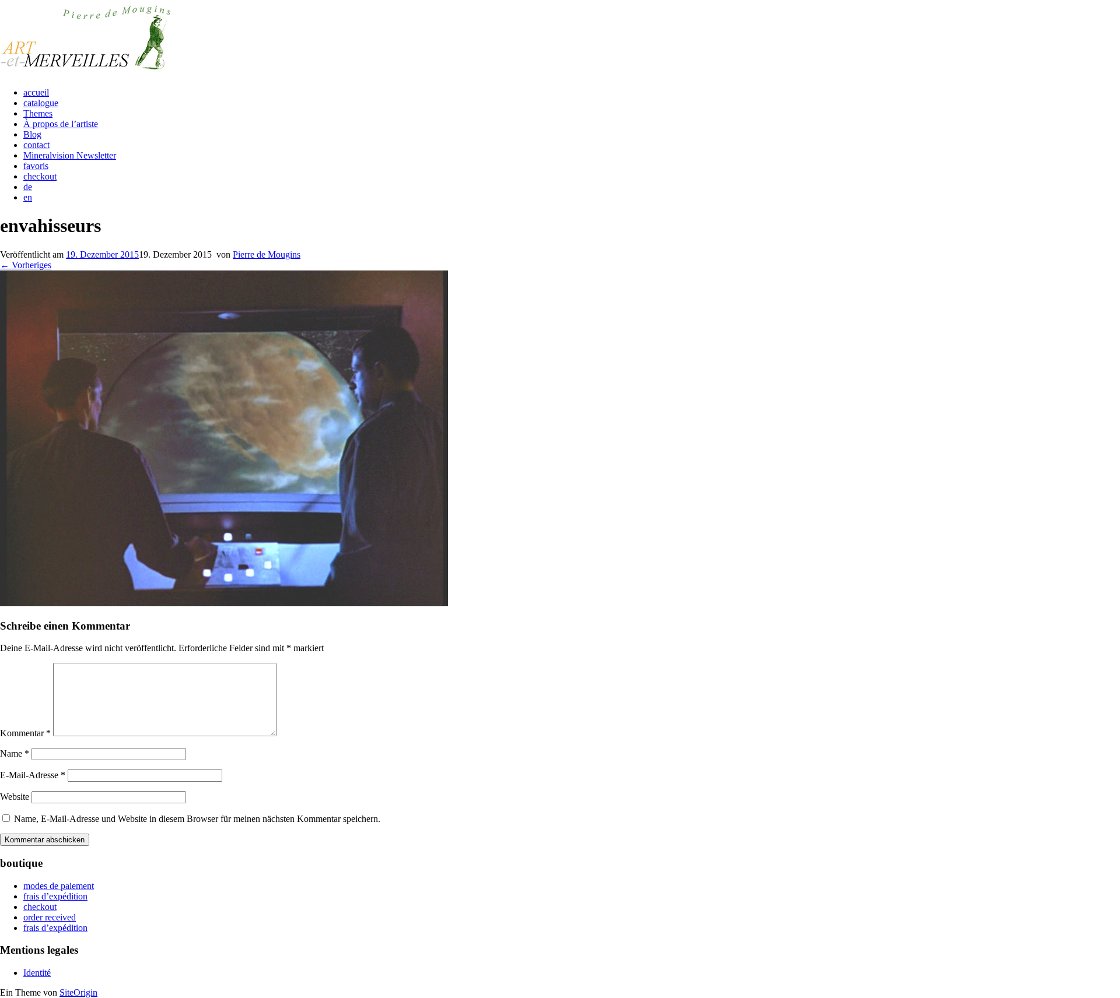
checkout (40, 176)
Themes (37, 113)
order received (49, 917)
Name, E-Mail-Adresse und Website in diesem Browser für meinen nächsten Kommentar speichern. (197, 819)
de (27, 187)
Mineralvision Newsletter (69, 155)
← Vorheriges (25, 265)
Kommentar (25, 733)
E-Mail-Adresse (32, 775)
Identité (37, 973)
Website (14, 797)
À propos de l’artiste (60, 124)
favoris (35, 166)
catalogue (40, 103)
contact (36, 145)
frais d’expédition (55, 896)
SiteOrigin (78, 992)
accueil (36, 92)
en (27, 197)
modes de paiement (58, 886)
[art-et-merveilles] (87, 73)
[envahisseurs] (224, 603)
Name (14, 753)
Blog (32, 134)
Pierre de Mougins (266, 254)
